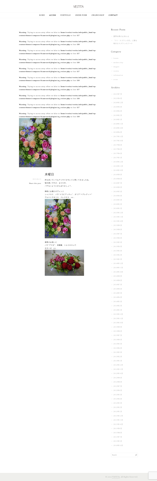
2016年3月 (117, 200)
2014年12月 (118, 263)
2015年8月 (117, 229)
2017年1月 (117, 158)
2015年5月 (117, 242)
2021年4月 (117, 98)
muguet (116, 67)
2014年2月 (117, 306)
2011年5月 (117, 441)
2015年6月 (117, 238)
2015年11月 (118, 217)
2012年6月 (117, 390)
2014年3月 (117, 301)
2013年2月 (117, 356)
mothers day (118, 62)
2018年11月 (118, 124)
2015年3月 (117, 251)
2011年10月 (118, 424)
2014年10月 (118, 272)
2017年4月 (117, 153)
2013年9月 (117, 327)
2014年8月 (117, 280)
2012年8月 (117, 382)
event (115, 79)
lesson (116, 58)
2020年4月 (117, 107)
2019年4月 (117, 111)
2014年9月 (117, 276)
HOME (42, 15)
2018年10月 (118, 128)
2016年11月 (118, 166)
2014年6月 (117, 289)
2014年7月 (117, 284)
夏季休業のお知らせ (121, 36)
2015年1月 (117, 259)
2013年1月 (117, 361)
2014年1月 (117, 310)
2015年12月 (118, 213)
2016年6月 (117, 187)
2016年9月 (117, 174)
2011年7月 (117, 437)
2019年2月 (117, 115)
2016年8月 (117, 179)
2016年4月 (117, 196)
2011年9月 (117, 428)
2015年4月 (117, 246)
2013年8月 (117, 331)
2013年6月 (117, 340)
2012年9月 (117, 378)
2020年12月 (118, 102)
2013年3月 (117, 352)
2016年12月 (118, 162)
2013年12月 (118, 314)
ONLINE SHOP (98, 15)
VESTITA (116, 477)
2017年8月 (117, 145)
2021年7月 (117, 94)
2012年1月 (117, 411)
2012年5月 (117, 395)
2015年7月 (117, 234)
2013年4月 (117, 348)
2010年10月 (118, 445)
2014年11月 (118, 268)
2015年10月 (118, 221)
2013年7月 (117, 335)
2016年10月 (118, 170)
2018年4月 (117, 132)
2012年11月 (118, 369)
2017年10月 (118, 141)
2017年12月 (118, 136)
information (118, 75)
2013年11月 (118, 318)
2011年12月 (118, 416)
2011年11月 (118, 420)
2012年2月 (117, 407)
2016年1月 (117, 208)
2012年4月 (117, 399)
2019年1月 (117, 119)
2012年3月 (117, 403)
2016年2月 (117, 204)
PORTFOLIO (65, 15)
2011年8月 (117, 433)
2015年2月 (117, 255)
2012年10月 (118, 373)
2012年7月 (117, 386)
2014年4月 (117, 297)
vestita (116, 71)
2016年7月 (117, 183)
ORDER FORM (81, 15)
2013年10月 (118, 323)
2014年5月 (117, 293)
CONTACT (113, 15)
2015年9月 (117, 225)
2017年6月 (117, 149)
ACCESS (52, 15)
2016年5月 (117, 191)
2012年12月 (118, 365)
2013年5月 (117, 344)
